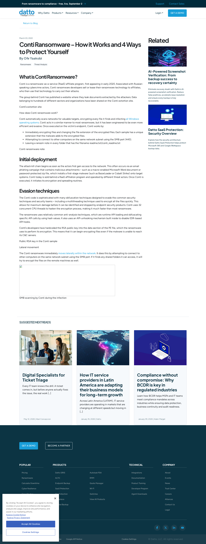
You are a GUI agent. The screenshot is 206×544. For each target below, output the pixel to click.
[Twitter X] (165, 527)
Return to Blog (30, 23)
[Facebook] (157, 527)
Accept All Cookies (30, 524)
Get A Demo (177, 13)
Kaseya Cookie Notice (16, 515)
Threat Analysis (40, 64)
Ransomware (25, 64)
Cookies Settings (129, 539)
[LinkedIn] (174, 527)
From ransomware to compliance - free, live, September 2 (52, 3)
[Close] (55, 498)
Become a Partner (59, 445)
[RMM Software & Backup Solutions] (26, 13)
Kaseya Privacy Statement (18, 518)
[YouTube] (182, 527)
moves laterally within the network (77, 253)
